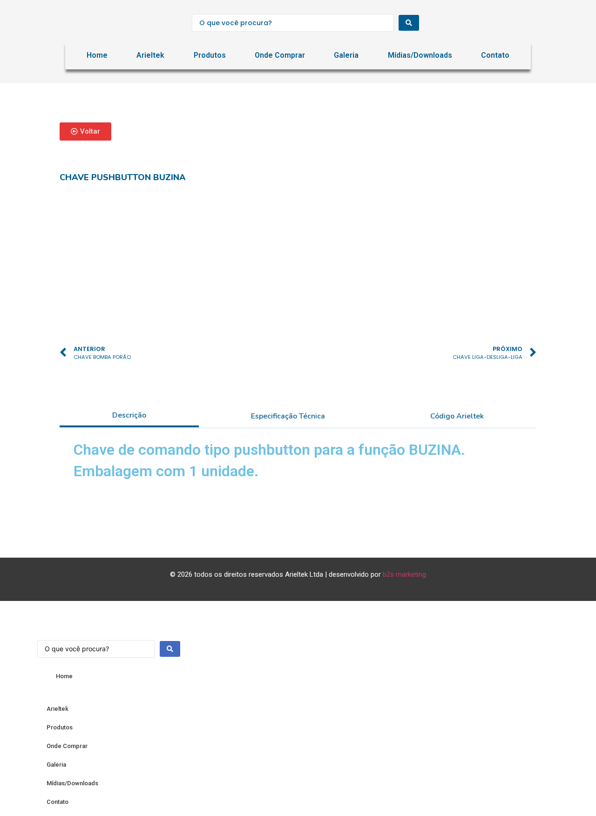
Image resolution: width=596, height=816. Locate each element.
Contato (495, 55)
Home (97, 55)
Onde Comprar (280, 55)
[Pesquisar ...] (108, 644)
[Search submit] (409, 23)
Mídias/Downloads (420, 55)
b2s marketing (404, 574)
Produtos (210, 55)
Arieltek (150, 55)
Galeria (346, 55)
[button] (85, 131)
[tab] (129, 416)
